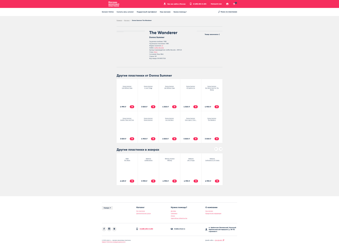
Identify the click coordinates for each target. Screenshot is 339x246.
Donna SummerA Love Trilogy (148, 87)
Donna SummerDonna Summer (148, 119)
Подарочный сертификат (147, 12)
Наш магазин (165, 12)
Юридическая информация (213, 213)
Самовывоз (174, 213)
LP (162, 46)
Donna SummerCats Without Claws (127, 87)
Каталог (127, 20)
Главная (119, 20)
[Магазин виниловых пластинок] (104, 4)
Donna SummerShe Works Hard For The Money (212, 88)
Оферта (104, 242)
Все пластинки (140, 211)
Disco (155, 52)
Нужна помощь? (180, 12)
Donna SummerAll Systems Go (190, 87)
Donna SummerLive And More (169, 119)
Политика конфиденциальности (116, 242)
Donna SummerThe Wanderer (211, 119)
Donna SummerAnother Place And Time (127, 119)
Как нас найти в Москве (176, 4)
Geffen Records (159, 48)
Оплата (173, 216)
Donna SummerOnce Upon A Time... (191, 119)
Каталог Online (108, 12)
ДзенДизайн (218, 240)
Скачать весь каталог (125, 12)
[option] (127, 169)
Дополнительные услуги (143, 213)
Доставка (173, 211)
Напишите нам (216, 4)
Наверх (107, 208)
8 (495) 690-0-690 (199, 4)
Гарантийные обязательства (179, 218)
